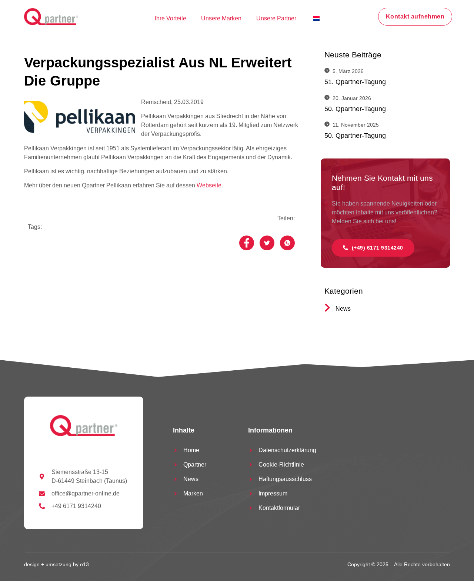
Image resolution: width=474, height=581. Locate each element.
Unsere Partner (276, 18)
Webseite (209, 185)
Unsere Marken (221, 18)
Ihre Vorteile (170, 18)
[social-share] (246, 243)
